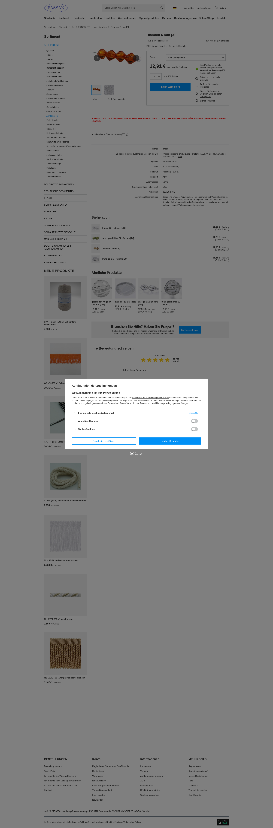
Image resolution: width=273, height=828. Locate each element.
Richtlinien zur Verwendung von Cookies (150, 397)
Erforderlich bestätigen (104, 441)
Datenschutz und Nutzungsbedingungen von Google (164, 403)
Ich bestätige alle (170, 441)
